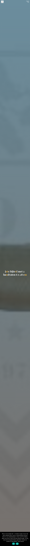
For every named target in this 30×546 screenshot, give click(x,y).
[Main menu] (27, 2)
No (17, 543)
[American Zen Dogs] (2, 1)
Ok (13, 543)
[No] (28, 539)
